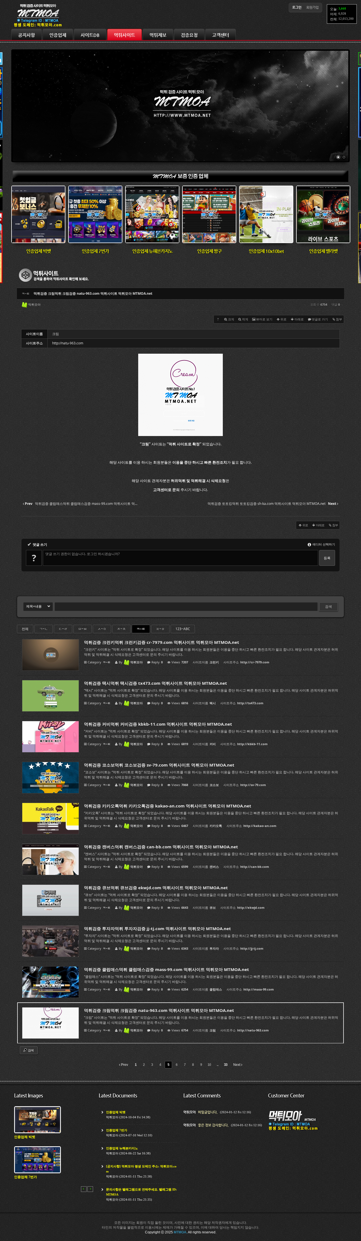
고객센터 (220, 35)
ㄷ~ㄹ (63, 628)
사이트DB (90, 35)
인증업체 (57, 35)
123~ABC (182, 628)
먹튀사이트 (124, 35)
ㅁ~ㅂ (82, 628)
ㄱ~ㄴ (43, 628)
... (217, 1065)
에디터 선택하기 (323, 544)
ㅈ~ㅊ (121, 628)
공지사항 (26, 35)
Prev (124, 1065)
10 (209, 1065)
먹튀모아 (34, 304)
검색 (328, 606)
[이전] (84, 1189)
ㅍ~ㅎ (160, 628)
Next (237, 1065)
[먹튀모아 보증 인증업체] (180, 181)
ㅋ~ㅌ (141, 628)
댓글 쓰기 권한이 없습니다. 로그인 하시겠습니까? (82, 553)
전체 (25, 628)
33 (225, 1065)
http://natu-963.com (67, 343)
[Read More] (180, 654)
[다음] (90, 1189)
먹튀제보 (157, 35)
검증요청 (189, 35)
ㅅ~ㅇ (102, 628)
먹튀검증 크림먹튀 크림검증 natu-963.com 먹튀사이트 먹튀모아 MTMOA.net (93, 293)
